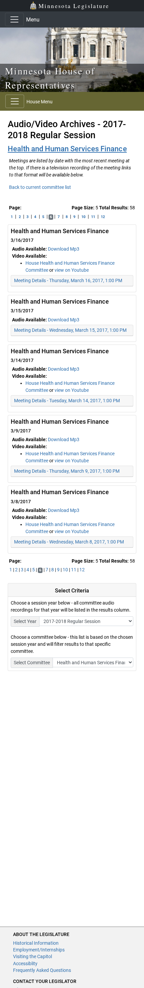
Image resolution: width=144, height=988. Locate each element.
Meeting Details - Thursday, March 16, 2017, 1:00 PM (68, 280)
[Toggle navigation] (14, 19)
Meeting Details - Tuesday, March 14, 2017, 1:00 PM (67, 400)
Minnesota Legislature (74, 6)
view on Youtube (72, 270)
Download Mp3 (63, 249)
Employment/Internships (39, 949)
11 (93, 217)
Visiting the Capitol (32, 956)
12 (103, 217)
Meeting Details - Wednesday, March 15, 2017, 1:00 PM (70, 330)
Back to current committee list (40, 187)
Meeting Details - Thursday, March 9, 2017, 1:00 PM (67, 471)
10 (83, 217)
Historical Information (36, 943)
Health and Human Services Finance (67, 149)
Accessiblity (25, 963)
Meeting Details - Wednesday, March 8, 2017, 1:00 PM (69, 541)
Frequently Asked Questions (42, 970)
